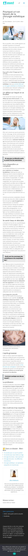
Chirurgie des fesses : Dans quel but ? (14, 457)
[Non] (26, 550)
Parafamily (6, 516)
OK (14, 553)
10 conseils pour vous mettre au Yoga (13, 455)
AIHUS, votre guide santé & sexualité (13, 514)
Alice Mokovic (8, 21)
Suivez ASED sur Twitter (9, 502)
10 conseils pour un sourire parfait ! (13, 453)
